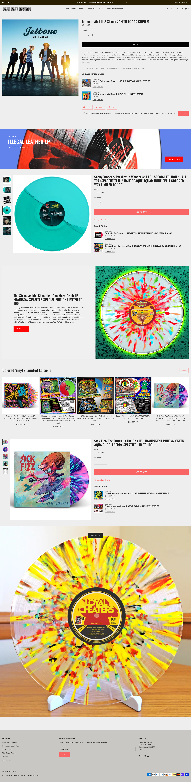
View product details (102, 220)
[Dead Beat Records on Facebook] (3, 2)
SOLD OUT (135, 44)
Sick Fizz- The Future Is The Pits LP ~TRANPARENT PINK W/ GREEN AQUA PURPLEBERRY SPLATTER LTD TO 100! (170, 418)
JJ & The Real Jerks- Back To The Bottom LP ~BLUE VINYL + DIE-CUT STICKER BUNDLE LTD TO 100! (95, 418)
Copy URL (183, 113)
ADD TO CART (141, 212)
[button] (82, 9)
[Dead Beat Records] (17, 9)
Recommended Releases (11, 746)
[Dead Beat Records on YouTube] (11, 2)
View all (184, 370)
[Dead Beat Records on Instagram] (6, 2)
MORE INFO (21, 328)
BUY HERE (95, 535)
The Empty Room (9, 753)
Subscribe (64, 754)
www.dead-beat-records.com (29, 775)
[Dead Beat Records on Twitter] (8, 2)
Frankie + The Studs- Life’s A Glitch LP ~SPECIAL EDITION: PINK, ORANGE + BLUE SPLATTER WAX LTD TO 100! (20, 418)
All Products (7, 749)
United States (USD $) (180, 2)
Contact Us (6, 760)
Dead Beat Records (13, 775)
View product (98, 87)
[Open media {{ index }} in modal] (40, 57)
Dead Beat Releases (9, 742)
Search (5, 756)
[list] (40, 57)
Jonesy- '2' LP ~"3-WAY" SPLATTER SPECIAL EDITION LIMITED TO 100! (133, 417)
